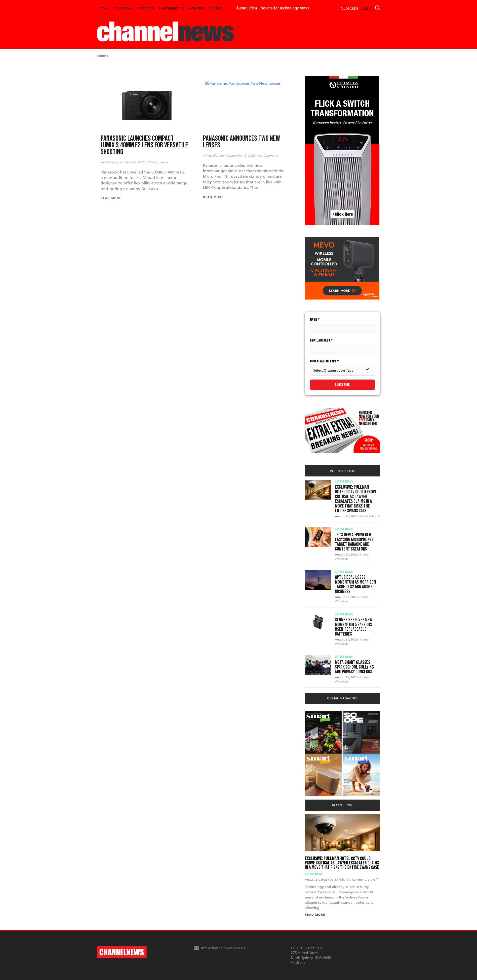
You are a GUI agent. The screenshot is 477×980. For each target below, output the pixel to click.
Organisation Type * (324, 361)
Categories (145, 8)
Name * (315, 319)
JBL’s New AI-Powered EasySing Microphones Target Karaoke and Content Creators (354, 542)
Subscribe (342, 385)
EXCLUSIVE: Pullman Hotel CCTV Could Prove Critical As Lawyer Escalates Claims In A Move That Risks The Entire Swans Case (356, 499)
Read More (315, 914)
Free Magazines (171, 8)
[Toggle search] (377, 7)
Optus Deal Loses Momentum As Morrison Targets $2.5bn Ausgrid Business (355, 584)
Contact (215, 8)
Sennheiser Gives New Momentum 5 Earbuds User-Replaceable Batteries (353, 627)
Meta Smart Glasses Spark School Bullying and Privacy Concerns (354, 667)
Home (103, 8)
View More (315, 714)
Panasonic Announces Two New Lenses (241, 142)
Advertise (196, 8)
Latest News (122, 8)
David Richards (370, 516)
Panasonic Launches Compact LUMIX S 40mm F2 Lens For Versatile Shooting (144, 145)
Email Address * (321, 340)
